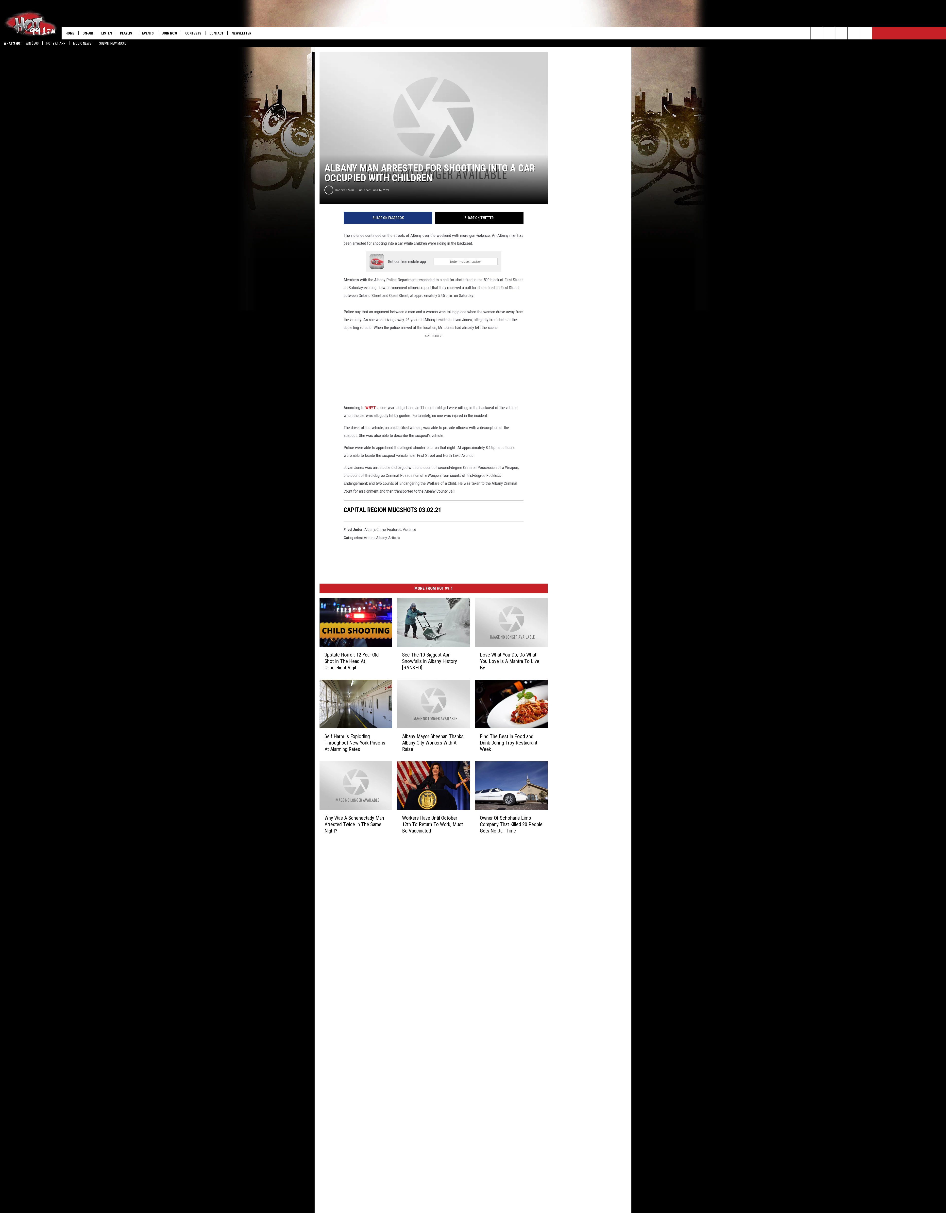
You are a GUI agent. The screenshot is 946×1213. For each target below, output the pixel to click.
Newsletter (241, 33)
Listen (106, 33)
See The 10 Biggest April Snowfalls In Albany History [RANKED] (429, 661)
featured (394, 530)
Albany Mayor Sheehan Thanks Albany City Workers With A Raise (433, 742)
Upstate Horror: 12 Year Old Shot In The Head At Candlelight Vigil (351, 661)
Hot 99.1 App (56, 43)
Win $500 (32, 43)
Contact (216, 33)
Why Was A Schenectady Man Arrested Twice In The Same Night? (354, 824)
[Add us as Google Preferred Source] (829, 33)
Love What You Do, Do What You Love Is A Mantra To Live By (509, 661)
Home (70, 33)
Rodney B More (344, 190)
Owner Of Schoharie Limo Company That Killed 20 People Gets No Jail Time (511, 824)
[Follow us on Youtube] (866, 33)
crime (381, 530)
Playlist (127, 33)
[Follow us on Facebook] (841, 33)
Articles (394, 538)
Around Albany (375, 538)
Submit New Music (113, 43)
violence (409, 530)
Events (148, 33)
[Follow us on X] (854, 33)
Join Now (169, 33)
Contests (193, 33)
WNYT (370, 407)
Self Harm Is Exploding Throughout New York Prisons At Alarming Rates (354, 742)
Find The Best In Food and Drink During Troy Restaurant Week (508, 742)
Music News (82, 43)
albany (369, 530)
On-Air (88, 33)
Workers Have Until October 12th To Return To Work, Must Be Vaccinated (432, 824)
